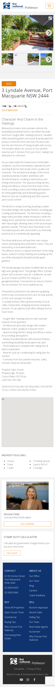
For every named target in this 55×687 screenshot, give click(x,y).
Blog (31, 585)
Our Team (34, 580)
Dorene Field (11, 514)
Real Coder (43, 674)
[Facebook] (33, 679)
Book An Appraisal (38, 607)
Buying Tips (10, 622)
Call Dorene (27, 524)
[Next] (49, 33)
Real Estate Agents (38, 626)
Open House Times (14, 612)
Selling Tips (34, 617)
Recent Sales (35, 612)
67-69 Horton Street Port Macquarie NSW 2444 (15, 579)
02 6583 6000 (11, 587)
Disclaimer (19, 668)
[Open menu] (49, 6)
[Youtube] (21, 679)
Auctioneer (34, 631)
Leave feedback (37, 595)
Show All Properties (14, 607)
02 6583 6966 (11, 592)
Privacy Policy (34, 668)
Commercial (10, 617)
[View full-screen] (50, 18)
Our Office (34, 576)
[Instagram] (27, 679)
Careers (33, 590)
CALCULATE (12, 553)
